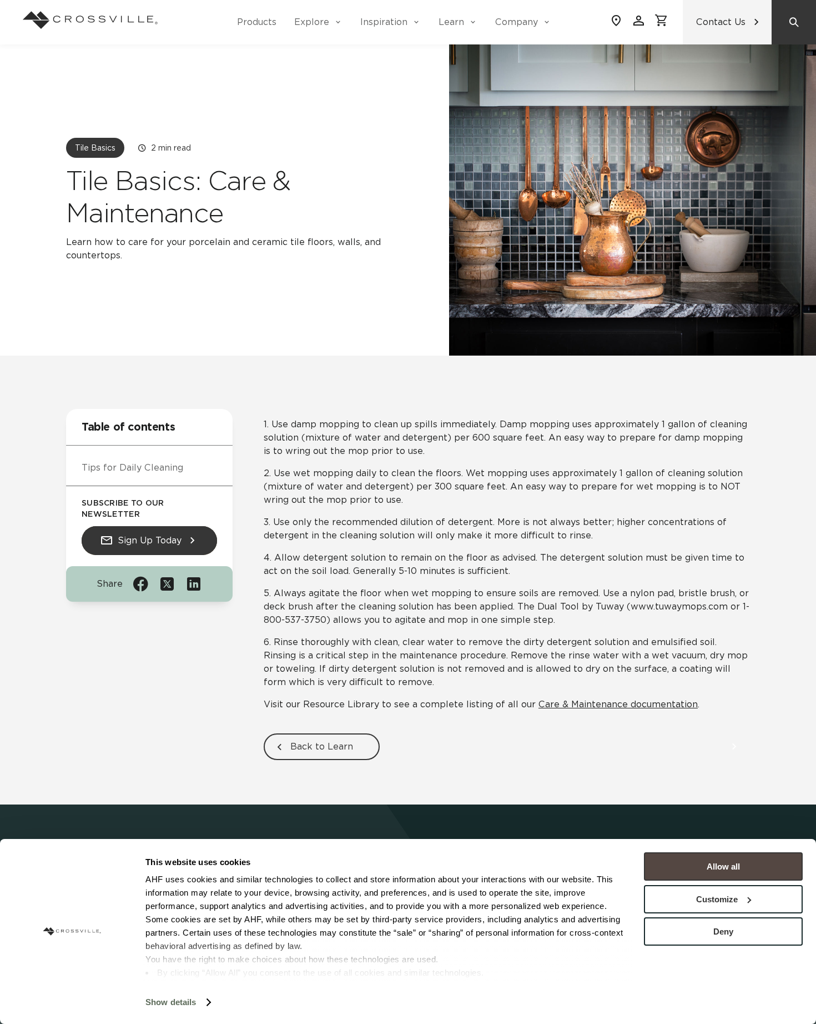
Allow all (723, 866)
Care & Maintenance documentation (618, 704)
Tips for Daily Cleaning (132, 467)
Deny (723, 931)
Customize (717, 899)
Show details (170, 1002)
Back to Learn (321, 746)
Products (256, 22)
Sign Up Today (150, 540)
